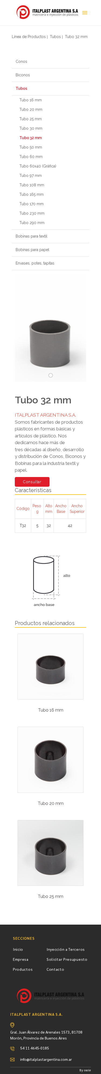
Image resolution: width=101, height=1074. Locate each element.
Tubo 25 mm (30, 119)
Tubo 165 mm (31, 194)
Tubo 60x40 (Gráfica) (37, 166)
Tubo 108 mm (31, 185)
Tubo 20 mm (30, 109)
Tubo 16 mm (30, 100)
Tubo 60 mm (31, 157)
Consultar (32, 482)
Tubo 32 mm (76, 37)
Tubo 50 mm (30, 147)
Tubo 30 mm (30, 128)
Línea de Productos (29, 37)
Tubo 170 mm (31, 204)
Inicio (18, 949)
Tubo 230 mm (31, 213)
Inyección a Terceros (66, 949)
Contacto (55, 969)
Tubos (55, 37)
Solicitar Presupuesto (67, 959)
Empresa (21, 959)
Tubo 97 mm (30, 175)
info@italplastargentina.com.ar (46, 1059)
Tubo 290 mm (31, 223)
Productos (23, 969)
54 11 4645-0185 (34, 1047)
